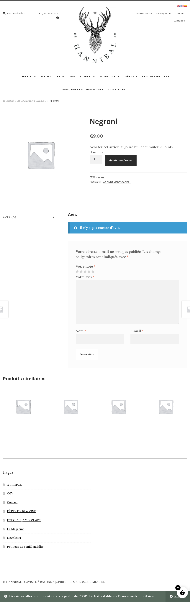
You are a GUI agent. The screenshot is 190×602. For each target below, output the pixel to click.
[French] (182, 5)
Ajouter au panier (120, 160)
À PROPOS (14, 484)
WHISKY (46, 76)
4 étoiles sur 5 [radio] (88, 271)
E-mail (136, 331)
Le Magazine (163, 13)
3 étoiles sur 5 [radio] (84, 271)
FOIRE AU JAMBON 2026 (24, 520)
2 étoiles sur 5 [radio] (81, 271)
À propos (179, 20)
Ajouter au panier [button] (23, 406)
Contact (180, 13)
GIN (72, 76)
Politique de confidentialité (25, 546)
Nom (81, 331)
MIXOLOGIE (107, 76)
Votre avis (85, 277)
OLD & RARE (116, 89)
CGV (10, 493)
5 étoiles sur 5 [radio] (92, 271)
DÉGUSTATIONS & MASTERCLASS (147, 76)
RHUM (61, 76)
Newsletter (14, 538)
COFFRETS (25, 76)
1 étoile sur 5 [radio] (77, 271)
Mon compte (144, 13)
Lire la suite (71, 406)
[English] (179, 5)
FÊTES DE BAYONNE (21, 511)
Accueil (10, 100)
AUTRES (85, 76)
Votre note (85, 266)
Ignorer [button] (180, 596)
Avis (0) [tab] (9, 217)
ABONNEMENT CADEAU (31, 100)
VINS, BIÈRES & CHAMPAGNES (82, 89)
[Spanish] (185, 5)
